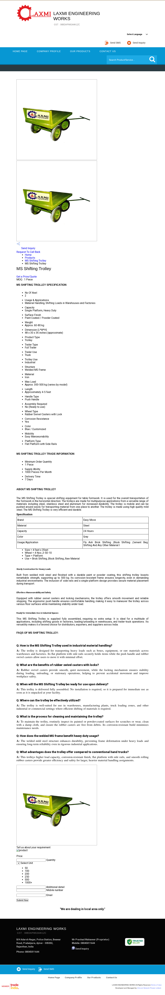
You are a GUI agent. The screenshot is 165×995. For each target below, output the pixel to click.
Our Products (80, 51)
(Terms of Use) (156, 985)
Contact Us (108, 51)
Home (28, 254)
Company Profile (49, 51)
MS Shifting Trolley (35, 260)
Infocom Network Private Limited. (149, 988)
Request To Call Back (28, 251)
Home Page (20, 51)
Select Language (134, 34)
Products (30, 257)
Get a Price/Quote (26, 276)
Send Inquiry (28, 248)
